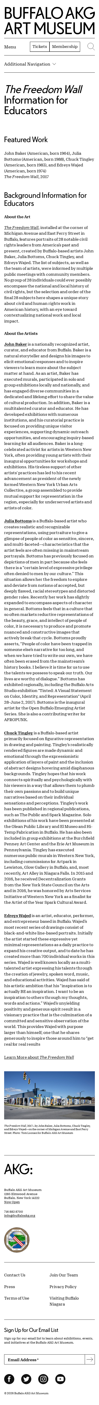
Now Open (12, 1202)
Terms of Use (16, 1298)
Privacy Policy (63, 1286)
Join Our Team (64, 1275)
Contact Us (14, 1275)
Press (9, 1286)
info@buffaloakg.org (19, 1215)
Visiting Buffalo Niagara (64, 1301)
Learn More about (39, 1057)
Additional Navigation (27, 64)
